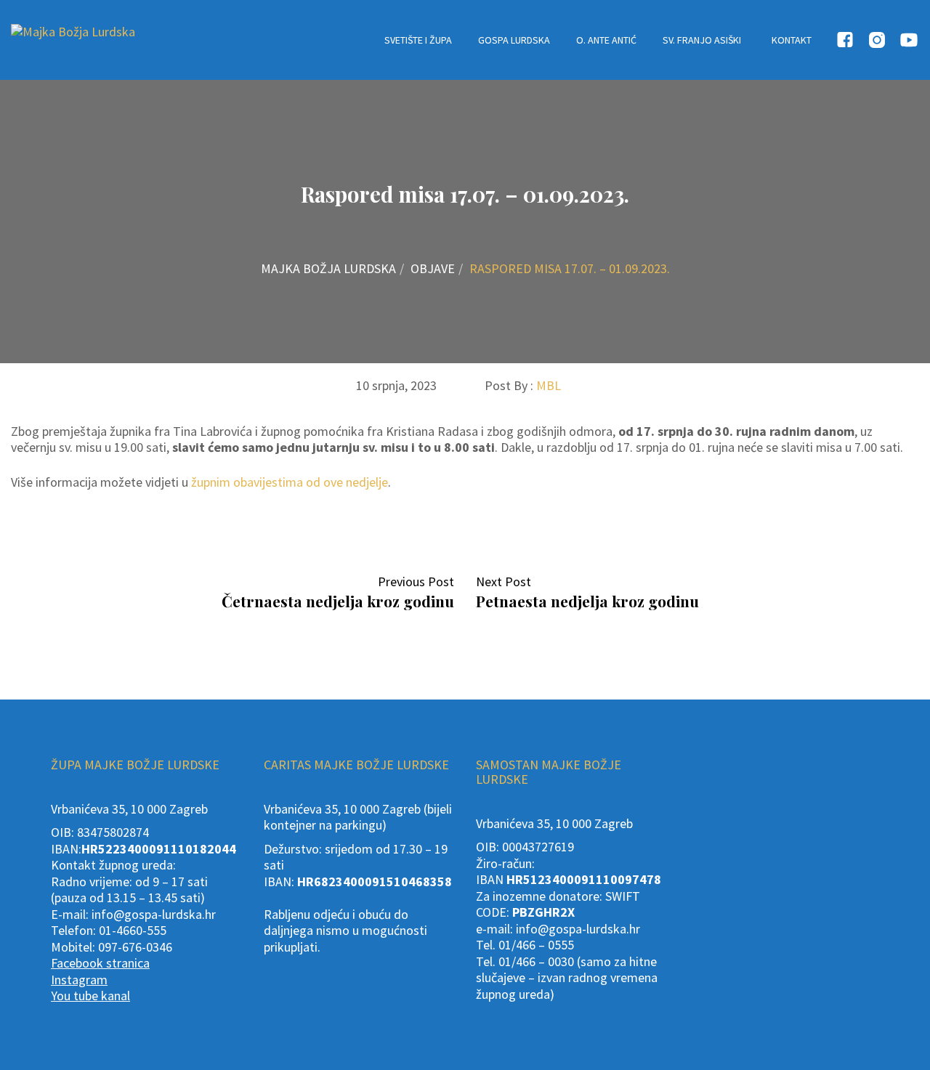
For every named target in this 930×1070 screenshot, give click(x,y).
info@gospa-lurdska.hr (154, 914)
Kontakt (792, 39)
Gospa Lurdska (514, 39)
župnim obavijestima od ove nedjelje (289, 482)
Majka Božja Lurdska (328, 268)
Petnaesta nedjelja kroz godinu (587, 601)
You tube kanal (90, 995)
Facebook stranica (100, 963)
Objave (433, 268)
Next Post (508, 581)
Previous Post (411, 581)
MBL (548, 385)
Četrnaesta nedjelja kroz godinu (338, 601)
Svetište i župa (418, 39)
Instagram (79, 979)
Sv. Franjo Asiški (702, 39)
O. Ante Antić (606, 39)
